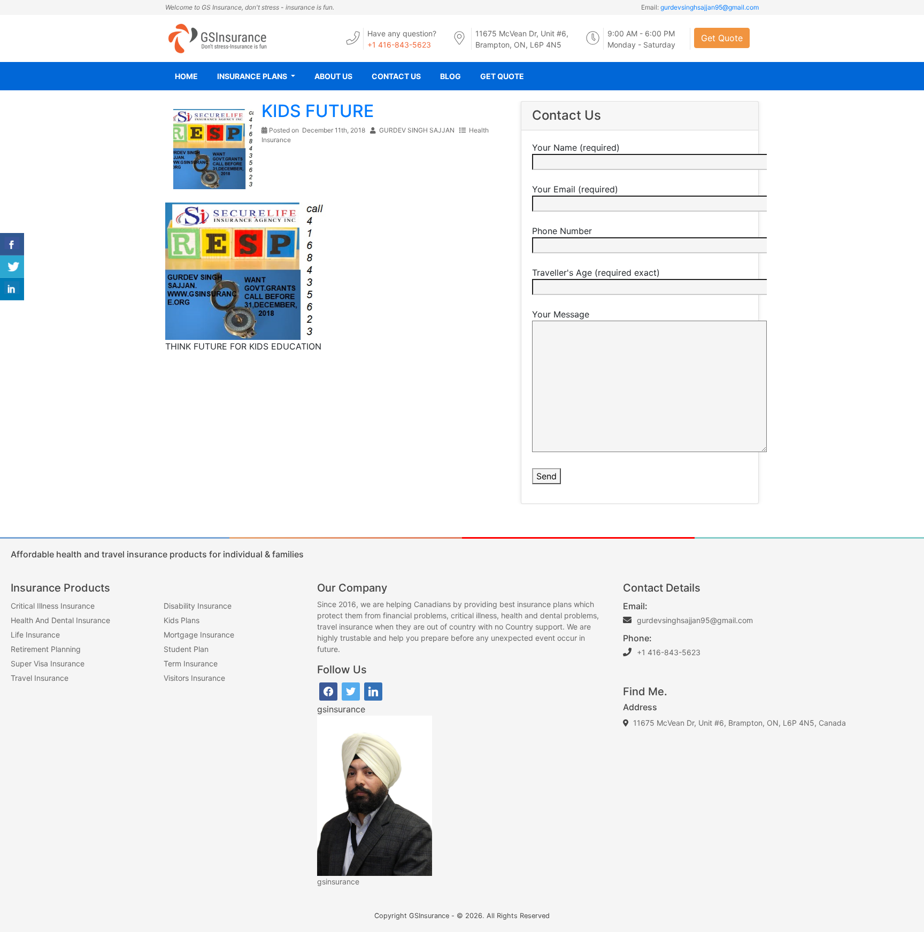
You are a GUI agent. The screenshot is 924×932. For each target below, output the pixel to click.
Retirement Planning (46, 649)
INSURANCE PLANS (253, 76)
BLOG (450, 76)
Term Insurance (191, 663)
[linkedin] (373, 690)
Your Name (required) (576, 147)
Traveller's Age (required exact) (596, 272)
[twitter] (351, 690)
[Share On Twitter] (12, 266)
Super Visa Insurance (47, 663)
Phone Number (562, 231)
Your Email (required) (575, 189)
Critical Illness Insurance (53, 605)
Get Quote (722, 38)
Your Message (560, 314)
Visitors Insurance (194, 677)
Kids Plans (181, 620)
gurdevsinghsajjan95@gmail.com (709, 7)
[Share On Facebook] (12, 244)
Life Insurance (35, 634)
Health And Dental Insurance (60, 620)
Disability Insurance (198, 605)
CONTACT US (396, 76)
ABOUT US (333, 76)
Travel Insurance (39, 677)
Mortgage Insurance (199, 634)
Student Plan (186, 649)
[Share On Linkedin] (12, 289)
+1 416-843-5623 (399, 44)
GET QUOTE (502, 76)
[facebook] (328, 690)
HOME (186, 76)
